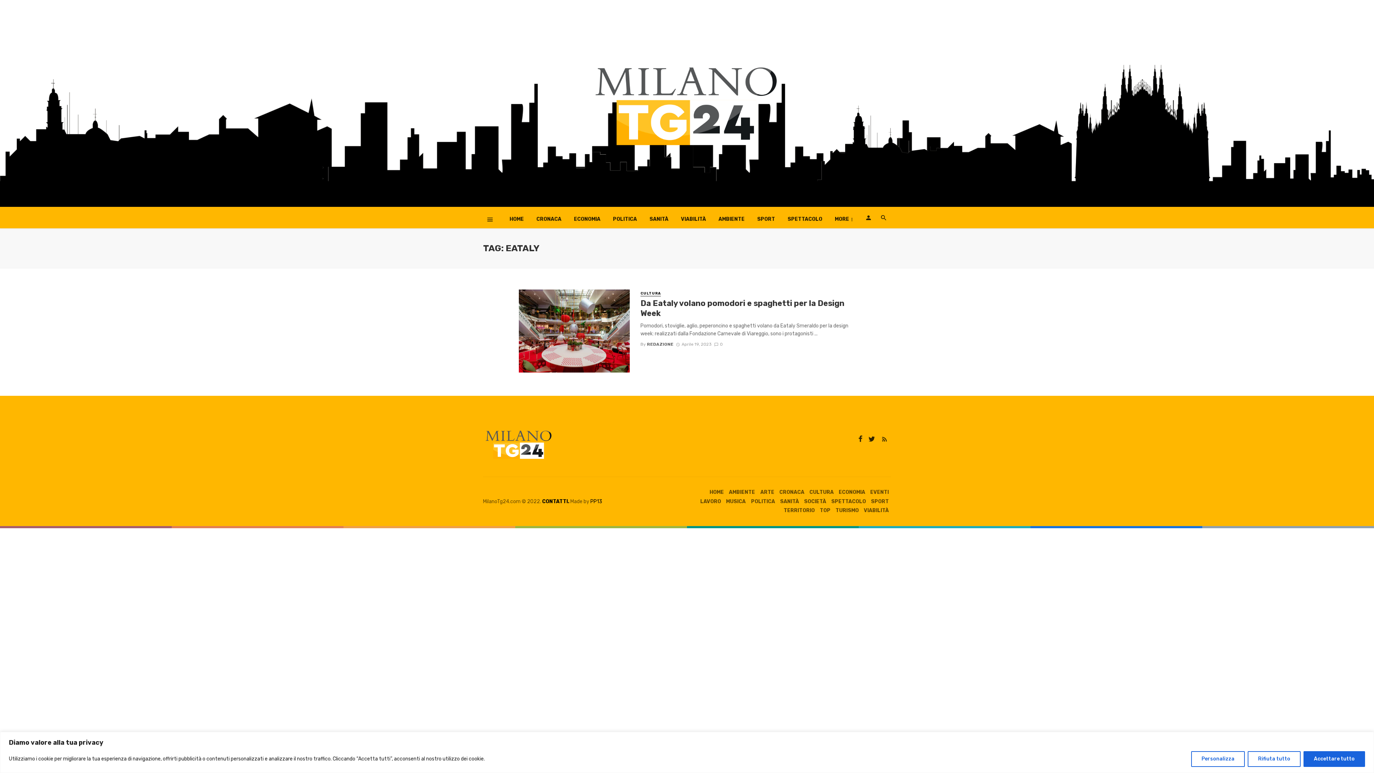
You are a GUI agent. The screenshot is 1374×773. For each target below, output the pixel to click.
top (825, 510)
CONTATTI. (555, 502)
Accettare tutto (1334, 759)
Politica (625, 219)
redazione (660, 344)
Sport (766, 219)
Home (517, 219)
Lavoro (710, 502)
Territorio (799, 510)
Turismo (847, 510)
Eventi (879, 492)
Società (815, 502)
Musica (736, 502)
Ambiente (731, 219)
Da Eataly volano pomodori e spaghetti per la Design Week (742, 308)
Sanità (658, 219)
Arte (767, 492)
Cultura (650, 293)
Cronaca (548, 219)
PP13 (596, 502)
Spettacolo (805, 219)
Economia (587, 219)
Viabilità (693, 219)
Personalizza (1218, 759)
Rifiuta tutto (1274, 759)
